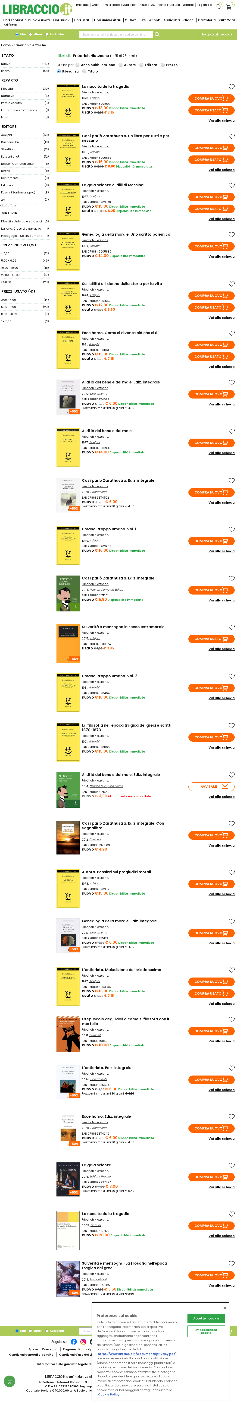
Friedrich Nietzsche (95, 92)
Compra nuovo (208, 98)
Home (6, 45)
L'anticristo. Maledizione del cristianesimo (121, 969)
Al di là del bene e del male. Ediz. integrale (121, 382)
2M (25, 200)
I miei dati (82, 5)
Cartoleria (207, 20)
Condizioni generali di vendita (31, 1355)
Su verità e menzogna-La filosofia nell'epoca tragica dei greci (124, 1266)
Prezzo (172, 65)
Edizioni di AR (25, 156)
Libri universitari (107, 20)
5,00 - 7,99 (25, 307)
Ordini (96, 5)
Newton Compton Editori (25, 164)
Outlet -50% (135, 20)
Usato (25, 71)
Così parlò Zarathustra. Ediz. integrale (118, 480)
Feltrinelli (25, 185)
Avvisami (209, 786)
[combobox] (116, 34)
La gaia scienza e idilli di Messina (112, 185)
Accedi (188, 5)
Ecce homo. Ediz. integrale (106, 1116)
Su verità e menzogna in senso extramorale (123, 627)
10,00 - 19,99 (25, 268)
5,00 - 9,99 (25, 261)
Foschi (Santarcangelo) (25, 192)
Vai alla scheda (222, 120)
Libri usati (82, 20)
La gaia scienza (96, 1165)
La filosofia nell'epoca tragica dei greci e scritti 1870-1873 (126, 728)
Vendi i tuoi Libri (169, 5)
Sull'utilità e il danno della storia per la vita (122, 283)
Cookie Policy (108, 1394)
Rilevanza (70, 71)
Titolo (93, 71)
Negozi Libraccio (216, 34)
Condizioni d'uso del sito (77, 1355)
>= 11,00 (25, 321)
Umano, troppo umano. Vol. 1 (109, 529)
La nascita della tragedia (105, 86)
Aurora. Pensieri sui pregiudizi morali (116, 872)
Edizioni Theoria (100, 1176)
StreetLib (25, 149)
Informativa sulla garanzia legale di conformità (73, 1364)
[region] (161, 1351)
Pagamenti (71, 1349)
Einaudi (95, 1225)
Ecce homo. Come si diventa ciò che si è (119, 332)
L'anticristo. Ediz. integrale (106, 1067)
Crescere (95, 839)
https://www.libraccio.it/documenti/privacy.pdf (136, 1354)
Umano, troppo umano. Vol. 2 (109, 676)
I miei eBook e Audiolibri (119, 5)
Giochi (188, 20)
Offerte (10, 24)
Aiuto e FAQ (147, 5)
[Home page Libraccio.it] (37, 14)
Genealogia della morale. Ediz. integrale (119, 921)
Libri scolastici (26, 20)
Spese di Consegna (42, 1349)
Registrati (204, 5)
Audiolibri (171, 20)
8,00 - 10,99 (25, 314)
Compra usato (207, 110)
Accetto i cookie (206, 1318)
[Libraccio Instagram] (83, 1344)
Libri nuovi (61, 20)
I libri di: (63, 55)
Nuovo (25, 64)
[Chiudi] (225, 1307)
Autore (130, 65)
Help (88, 1349)
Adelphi (25, 135)
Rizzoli (25, 171)
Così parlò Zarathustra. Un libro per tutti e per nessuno (125, 138)
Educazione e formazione (25, 110)
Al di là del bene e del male (107, 430)
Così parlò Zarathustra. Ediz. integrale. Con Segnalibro (123, 826)
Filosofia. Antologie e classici (25, 221)
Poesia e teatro (25, 103)
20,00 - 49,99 (25, 275)
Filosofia (25, 89)
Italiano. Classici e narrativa (25, 229)
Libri (22, 34)
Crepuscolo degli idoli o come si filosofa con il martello (125, 1021)
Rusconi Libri (25, 142)
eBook (154, 20)
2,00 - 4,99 (25, 300)
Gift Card (227, 20)
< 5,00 (25, 253)
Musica (25, 117)
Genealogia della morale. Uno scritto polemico (126, 234)
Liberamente (25, 178)
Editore (151, 65)
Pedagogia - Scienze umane (25, 236)
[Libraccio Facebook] (74, 1344)
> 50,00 (25, 282)
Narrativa (25, 96)
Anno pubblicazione (98, 65)
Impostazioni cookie (206, 1331)
